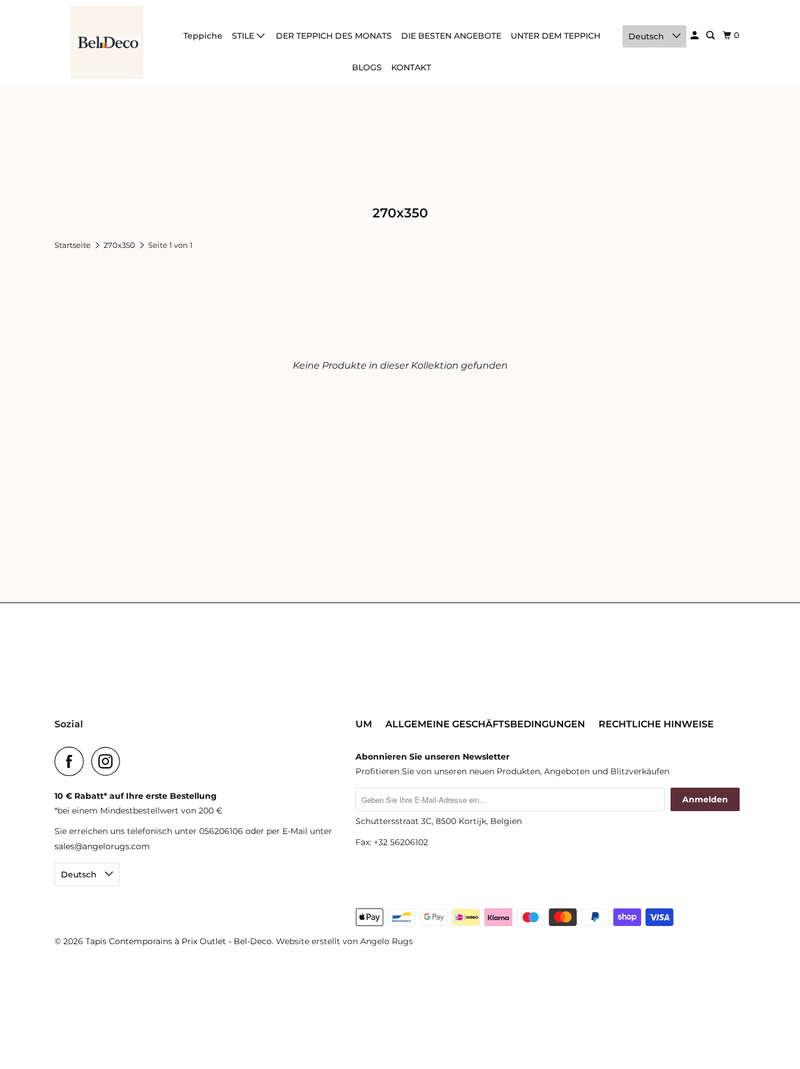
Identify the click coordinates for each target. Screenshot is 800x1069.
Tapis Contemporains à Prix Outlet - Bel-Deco (179, 941)
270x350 (120, 245)
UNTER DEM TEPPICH (555, 35)
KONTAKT (411, 67)
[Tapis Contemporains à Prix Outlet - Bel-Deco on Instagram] (109, 761)
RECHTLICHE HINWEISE (656, 724)
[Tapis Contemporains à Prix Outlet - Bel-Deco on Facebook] (72, 761)
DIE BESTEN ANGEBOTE (451, 35)
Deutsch (647, 36)
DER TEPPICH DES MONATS (334, 35)
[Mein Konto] (695, 35)
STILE (244, 35)
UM (363, 724)
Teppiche (203, 35)
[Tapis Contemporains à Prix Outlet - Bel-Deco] (107, 42)
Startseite (73, 245)
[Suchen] (711, 35)
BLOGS (367, 67)
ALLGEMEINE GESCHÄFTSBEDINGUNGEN (485, 724)
